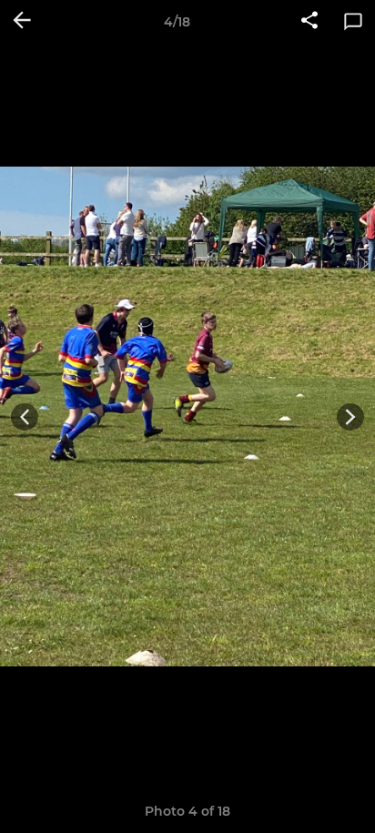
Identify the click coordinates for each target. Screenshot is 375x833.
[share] (309, 22)
